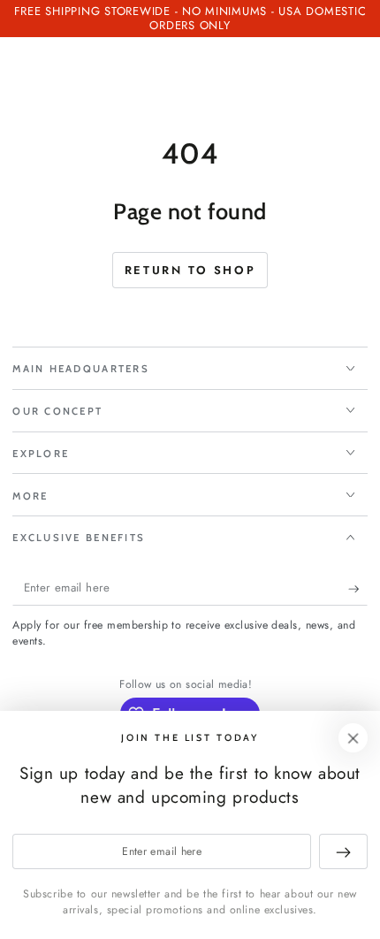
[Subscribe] (358, 588)
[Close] (353, 738)
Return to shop (190, 270)
